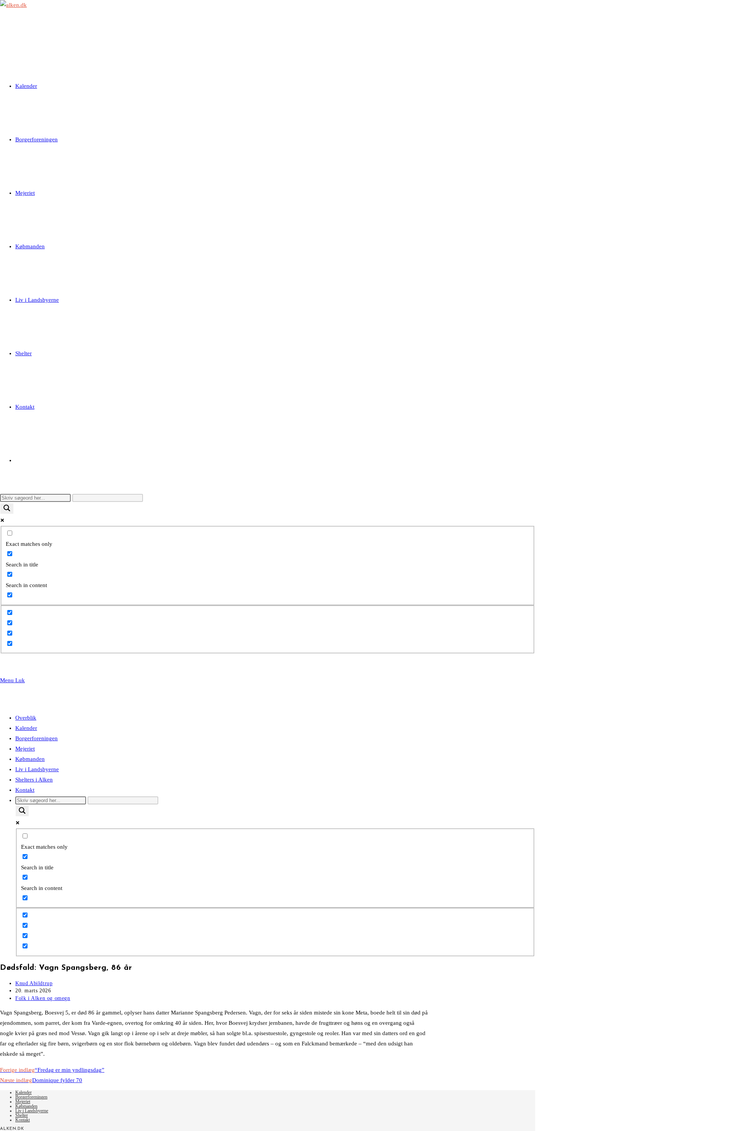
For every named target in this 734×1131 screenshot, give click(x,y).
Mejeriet (25, 749)
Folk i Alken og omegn (42, 998)
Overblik (25, 718)
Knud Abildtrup (33, 983)
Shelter (21, 1115)
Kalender (26, 728)
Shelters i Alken (34, 780)
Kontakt (24, 790)
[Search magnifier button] (7, 508)
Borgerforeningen (36, 738)
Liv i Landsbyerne (37, 769)
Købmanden (30, 759)
